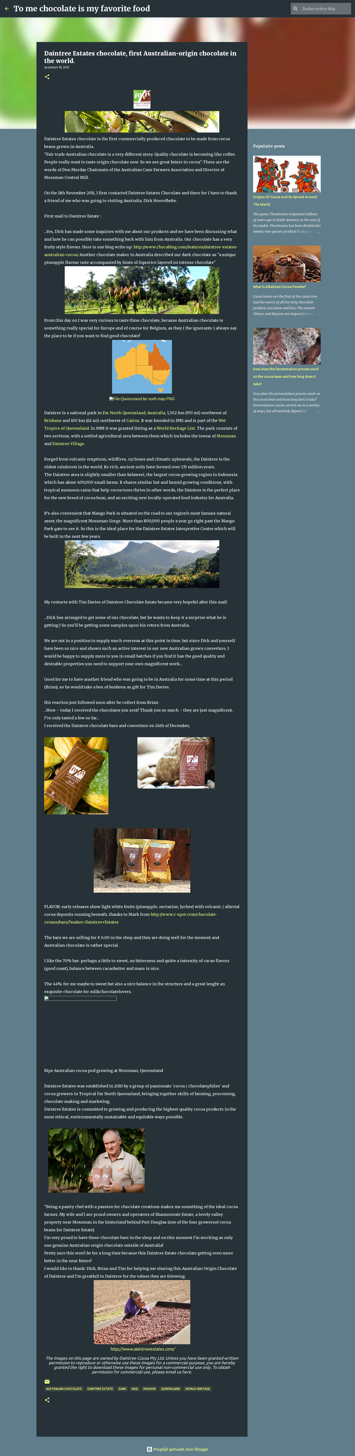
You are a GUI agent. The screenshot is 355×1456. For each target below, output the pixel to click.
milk (135, 1388)
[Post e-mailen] (47, 1383)
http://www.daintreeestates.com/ (142, 1349)
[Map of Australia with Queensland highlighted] (142, 392)
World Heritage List (176, 428)
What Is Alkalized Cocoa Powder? (279, 287)
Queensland (133, 412)
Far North (112, 412)
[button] (47, 77)
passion (149, 1388)
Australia (156, 412)
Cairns (132, 420)
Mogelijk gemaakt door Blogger (180, 1449)
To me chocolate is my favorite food (82, 9)
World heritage (197, 1388)
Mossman (226, 436)
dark (122, 1388)
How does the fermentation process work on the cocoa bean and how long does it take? (286, 376)
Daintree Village (68, 443)
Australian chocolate (64, 1388)
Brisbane (53, 420)
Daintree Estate (100, 1388)
